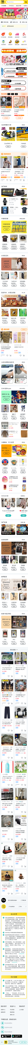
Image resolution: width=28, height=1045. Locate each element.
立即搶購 (6, 118)
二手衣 (20, 906)
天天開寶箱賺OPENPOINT (13, 26)
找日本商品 (22, 388)
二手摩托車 (23, 900)
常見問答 (12, 1009)
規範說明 (21, 953)
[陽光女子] (7, 70)
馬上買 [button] (5, 322)
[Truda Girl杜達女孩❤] (8, 507)
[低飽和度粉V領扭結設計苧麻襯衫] (21, 502)
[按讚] (11, 376)
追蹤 (8, 515)
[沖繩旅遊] (7, 75)
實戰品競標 (22, 218)
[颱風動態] (20, 70)
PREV (1, 138)
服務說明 (3, 1012)
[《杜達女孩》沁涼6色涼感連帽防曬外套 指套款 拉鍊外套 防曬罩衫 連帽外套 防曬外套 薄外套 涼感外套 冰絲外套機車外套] (13, 505)
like (7, 180)
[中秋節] (20, 82)
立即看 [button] (6, 229)
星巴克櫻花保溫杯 (12, 900)
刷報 (3, 900)
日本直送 (11, 6)
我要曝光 (24, 94)
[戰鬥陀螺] (20, 88)
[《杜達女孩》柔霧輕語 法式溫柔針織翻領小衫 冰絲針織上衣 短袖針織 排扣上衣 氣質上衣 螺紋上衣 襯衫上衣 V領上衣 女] (5, 502)
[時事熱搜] (7, 57)
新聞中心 (3, 1009)
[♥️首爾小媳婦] (23, 507)
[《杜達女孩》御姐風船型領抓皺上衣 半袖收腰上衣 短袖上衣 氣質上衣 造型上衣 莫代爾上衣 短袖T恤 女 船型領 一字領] (13, 500)
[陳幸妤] (7, 88)
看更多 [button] (6, 266)
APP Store (6, 1036)
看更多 (23, 125)
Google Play (17, 1036)
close (2, 1042)
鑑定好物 (18, 6)
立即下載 (23, 1042)
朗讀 (25, 9)
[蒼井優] (7, 82)
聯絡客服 (12, 1012)
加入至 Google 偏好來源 (25, 13)
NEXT (27, 138)
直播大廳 (23, 522)
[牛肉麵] (20, 75)
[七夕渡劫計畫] (14, 13)
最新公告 (12, 1014)
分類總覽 (3, 6)
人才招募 (21, 1009)
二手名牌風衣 (11, 906)
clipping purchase (10, 180)
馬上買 (23, 292)
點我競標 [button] (5, 248)
